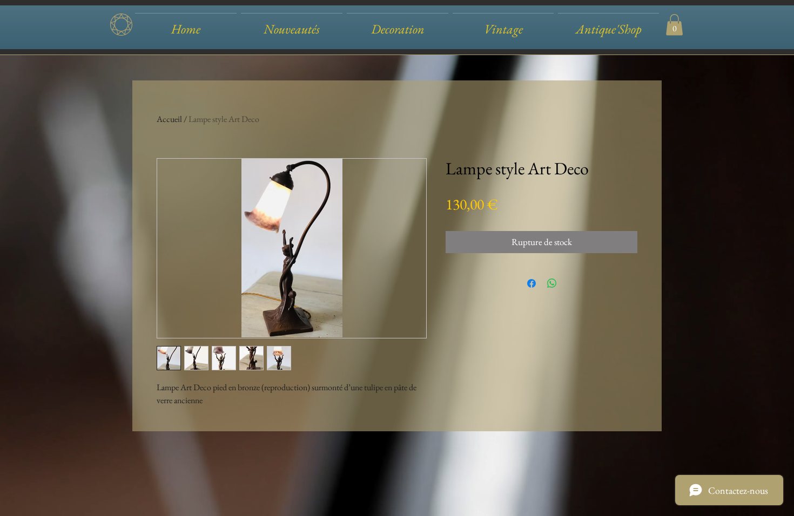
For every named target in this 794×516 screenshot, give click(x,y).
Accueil (169, 119)
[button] (397, 24)
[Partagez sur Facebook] (531, 283)
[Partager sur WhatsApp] (552, 283)
